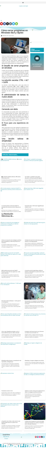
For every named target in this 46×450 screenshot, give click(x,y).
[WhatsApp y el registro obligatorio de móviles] (34, 350)
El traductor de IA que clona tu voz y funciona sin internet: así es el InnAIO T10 (34, 332)
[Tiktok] (10, 23)
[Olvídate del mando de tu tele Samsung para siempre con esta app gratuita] (34, 230)
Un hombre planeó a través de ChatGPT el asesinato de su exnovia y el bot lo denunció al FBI (11, 207)
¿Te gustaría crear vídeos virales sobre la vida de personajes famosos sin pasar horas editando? (10, 422)
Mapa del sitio (6, 436)
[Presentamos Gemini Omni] (11, 381)
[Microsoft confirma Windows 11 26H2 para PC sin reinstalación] (11, 291)
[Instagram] (7, 23)
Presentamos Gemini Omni (7, 390)
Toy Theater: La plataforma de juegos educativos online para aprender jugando (33, 177)
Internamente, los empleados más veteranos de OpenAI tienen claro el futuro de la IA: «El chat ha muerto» (34, 302)
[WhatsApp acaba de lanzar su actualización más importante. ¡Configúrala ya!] (11, 350)
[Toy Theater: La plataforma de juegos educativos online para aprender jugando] (34, 167)
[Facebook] (4, 23)
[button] (23, 3)
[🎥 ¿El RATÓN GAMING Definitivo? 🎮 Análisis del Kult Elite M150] (11, 167)
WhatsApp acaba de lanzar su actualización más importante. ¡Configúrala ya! (11, 361)
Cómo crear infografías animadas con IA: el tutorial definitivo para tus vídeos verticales (10, 332)
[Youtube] (1, 23)
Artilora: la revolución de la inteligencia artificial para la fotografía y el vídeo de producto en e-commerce (11, 241)
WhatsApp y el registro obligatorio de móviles (34, 360)
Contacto (6, 438)
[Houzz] (16, 23)
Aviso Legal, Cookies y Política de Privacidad (29, 444)
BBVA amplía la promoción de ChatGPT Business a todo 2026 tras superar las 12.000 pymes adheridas (10, 272)
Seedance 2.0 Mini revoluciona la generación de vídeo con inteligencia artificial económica (35, 391)
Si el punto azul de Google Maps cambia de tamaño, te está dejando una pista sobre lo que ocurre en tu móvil (34, 272)
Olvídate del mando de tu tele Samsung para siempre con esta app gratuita (34, 240)
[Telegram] (13, 23)
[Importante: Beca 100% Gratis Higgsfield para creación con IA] (34, 196)
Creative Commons (30, 443)
